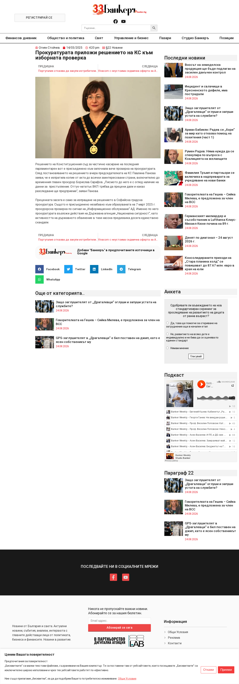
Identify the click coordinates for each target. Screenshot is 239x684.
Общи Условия (127, 678)
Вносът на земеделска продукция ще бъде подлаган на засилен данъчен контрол (210, 68)
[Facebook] (115, 21)
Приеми (226, 670)
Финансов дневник (21, 38)
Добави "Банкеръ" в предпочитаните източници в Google (116, 251)
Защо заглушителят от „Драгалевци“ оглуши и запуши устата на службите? (209, 111)
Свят (99, 38)
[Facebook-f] (113, 577)
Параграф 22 (179, 473)
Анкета (172, 291)
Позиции (227, 38)
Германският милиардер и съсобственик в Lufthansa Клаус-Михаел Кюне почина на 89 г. (210, 219)
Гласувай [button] (196, 356)
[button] (48, 269)
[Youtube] (123, 21)
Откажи (208, 670)
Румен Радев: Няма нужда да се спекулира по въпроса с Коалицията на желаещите (209, 155)
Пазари (165, 38)
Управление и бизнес (131, 38)
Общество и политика (65, 38)
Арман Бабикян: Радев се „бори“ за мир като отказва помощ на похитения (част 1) (210, 133)
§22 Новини (114, 47)
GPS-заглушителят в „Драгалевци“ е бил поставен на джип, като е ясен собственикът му (210, 528)
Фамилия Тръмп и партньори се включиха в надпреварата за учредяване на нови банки (210, 176)
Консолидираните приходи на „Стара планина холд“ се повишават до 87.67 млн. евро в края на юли (209, 263)
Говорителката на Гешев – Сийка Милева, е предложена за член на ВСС (210, 198)
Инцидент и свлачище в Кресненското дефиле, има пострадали (206, 90)
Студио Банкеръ (195, 38)
